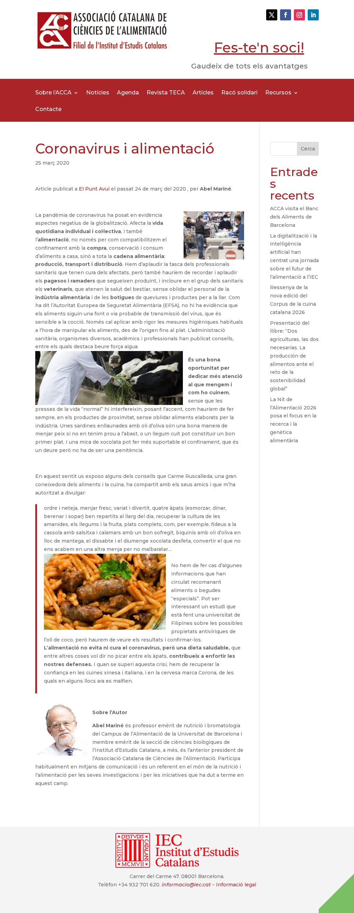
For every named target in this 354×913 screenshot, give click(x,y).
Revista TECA (166, 93)
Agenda (128, 93)
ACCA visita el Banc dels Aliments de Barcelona (294, 216)
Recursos (278, 93)
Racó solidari (239, 93)
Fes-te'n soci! (259, 47)
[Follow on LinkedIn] (313, 14)
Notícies (97, 93)
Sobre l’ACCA (53, 93)
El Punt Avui (95, 189)
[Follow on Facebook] (285, 14)
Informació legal (236, 885)
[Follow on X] (271, 14)
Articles (203, 93)
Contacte (48, 109)
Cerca (308, 149)
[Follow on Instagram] (299, 14)
